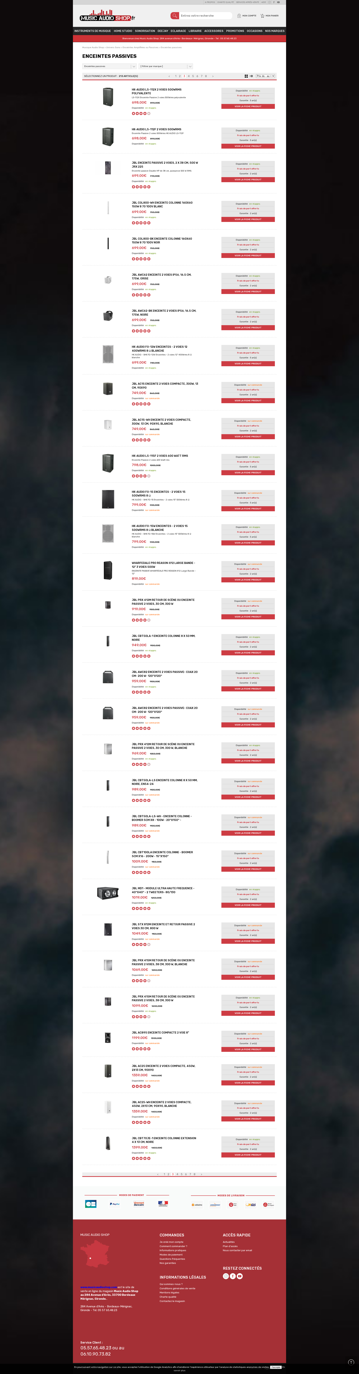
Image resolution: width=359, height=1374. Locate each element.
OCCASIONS (255, 31)
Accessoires (213, 31)
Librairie (195, 31)
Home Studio (123, 31)
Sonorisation (145, 31)
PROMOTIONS (235, 31)
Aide (263, 2)
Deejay (163, 31)
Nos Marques (275, 31)
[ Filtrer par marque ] (152, 66)
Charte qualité (225, 2)
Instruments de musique (92, 31)
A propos (210, 2)
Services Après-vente (247, 2)
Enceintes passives (94, 66)
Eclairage (178, 31)
